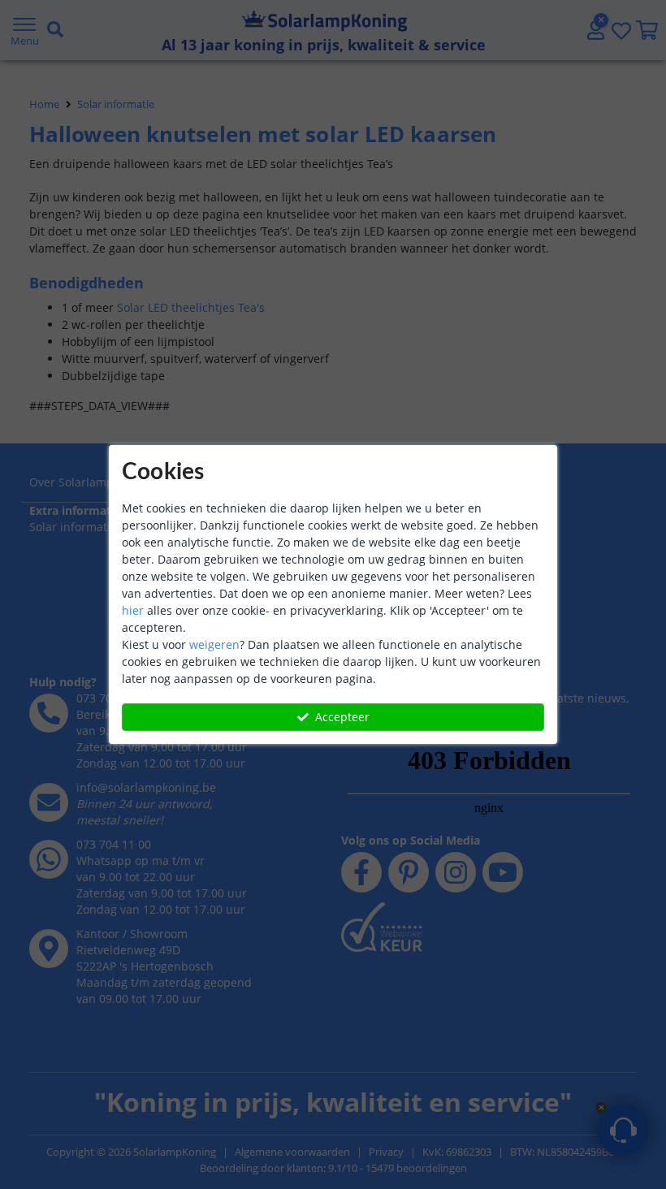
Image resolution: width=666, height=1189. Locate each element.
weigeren (214, 644)
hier (133, 610)
